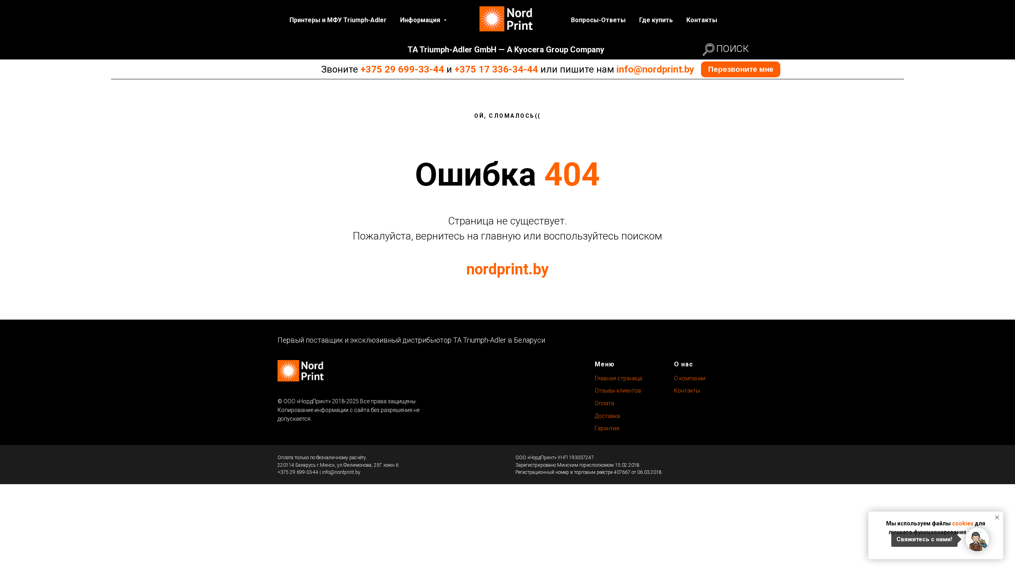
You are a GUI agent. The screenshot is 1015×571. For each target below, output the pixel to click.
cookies (962, 523)
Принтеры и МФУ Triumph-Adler (338, 20)
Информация (421, 20)
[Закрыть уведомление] (997, 517)
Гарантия (607, 428)
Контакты (701, 20)
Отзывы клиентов (618, 390)
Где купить (656, 20)
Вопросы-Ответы (598, 20)
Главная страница (618, 378)
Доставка (607, 416)
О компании (689, 378)
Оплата (604, 403)
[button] (740, 69)
